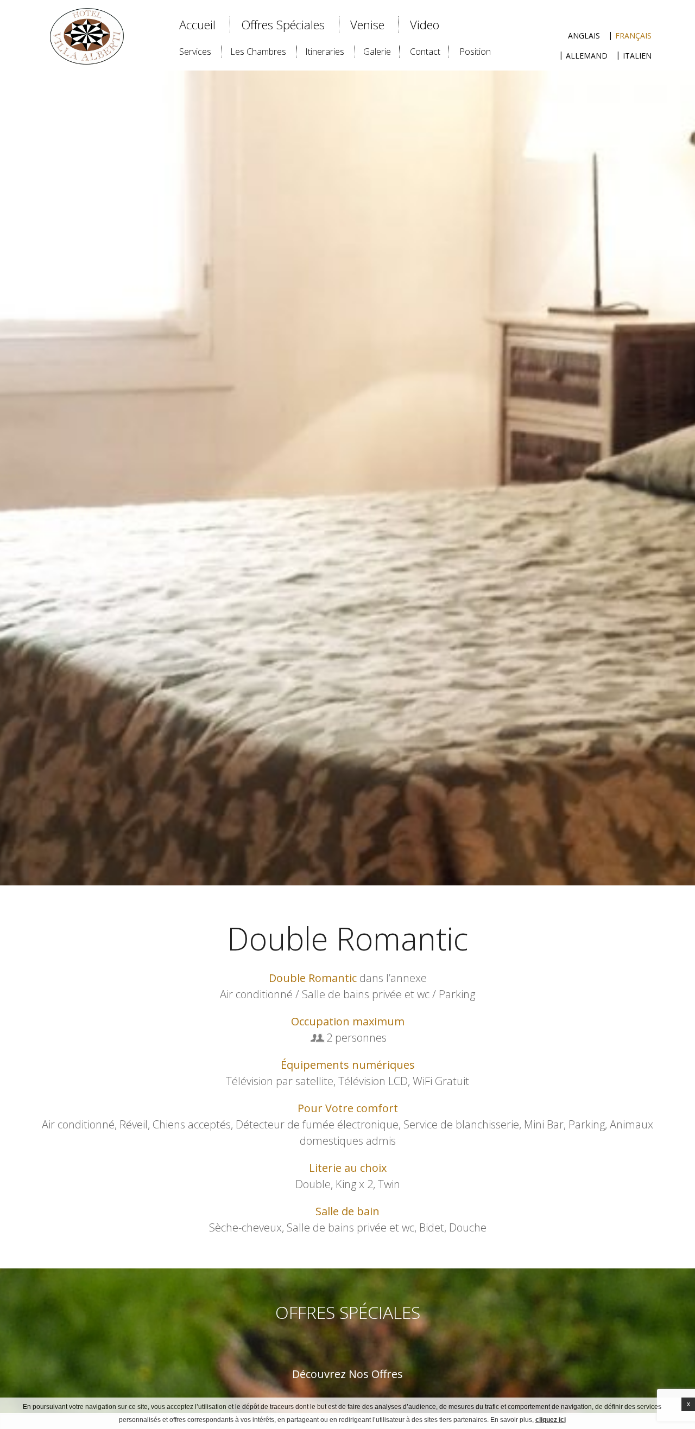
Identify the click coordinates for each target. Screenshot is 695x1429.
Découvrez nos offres (347, 1374)
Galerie (377, 52)
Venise (367, 24)
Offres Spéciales (283, 24)
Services (195, 52)
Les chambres (258, 52)
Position (475, 52)
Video (424, 24)
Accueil (197, 24)
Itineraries (324, 52)
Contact (425, 52)
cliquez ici (550, 1420)
